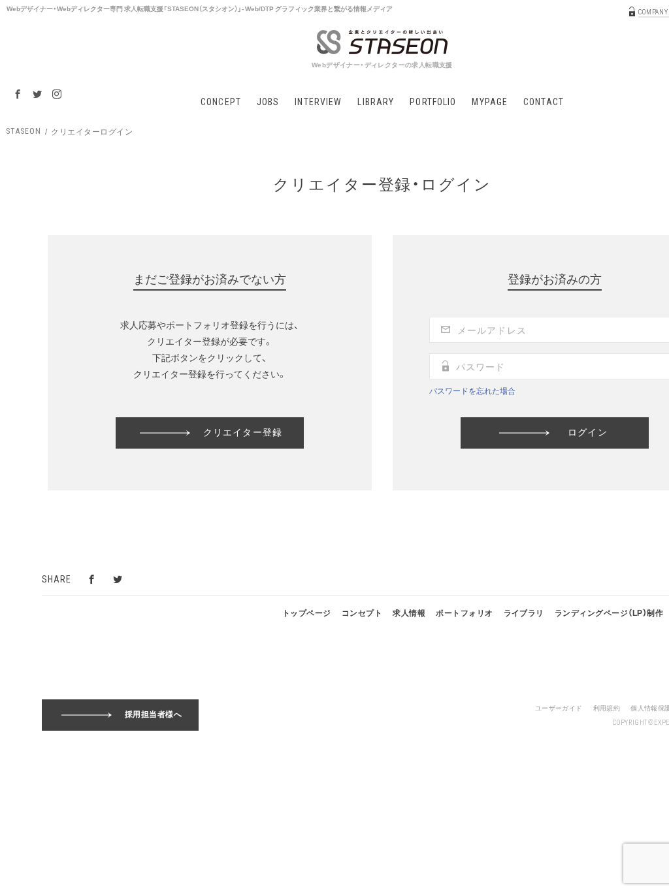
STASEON (23, 131)
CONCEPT (221, 102)
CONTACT (543, 102)
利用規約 (607, 707)
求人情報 (409, 612)
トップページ (306, 612)
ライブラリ (524, 612)
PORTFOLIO (433, 102)
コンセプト (362, 612)
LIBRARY (375, 102)
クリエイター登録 (242, 431)
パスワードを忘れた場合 (472, 390)
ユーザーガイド (559, 707)
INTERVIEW (318, 102)
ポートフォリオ (464, 612)
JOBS (268, 102)
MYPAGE (490, 102)
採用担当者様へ (153, 714)
